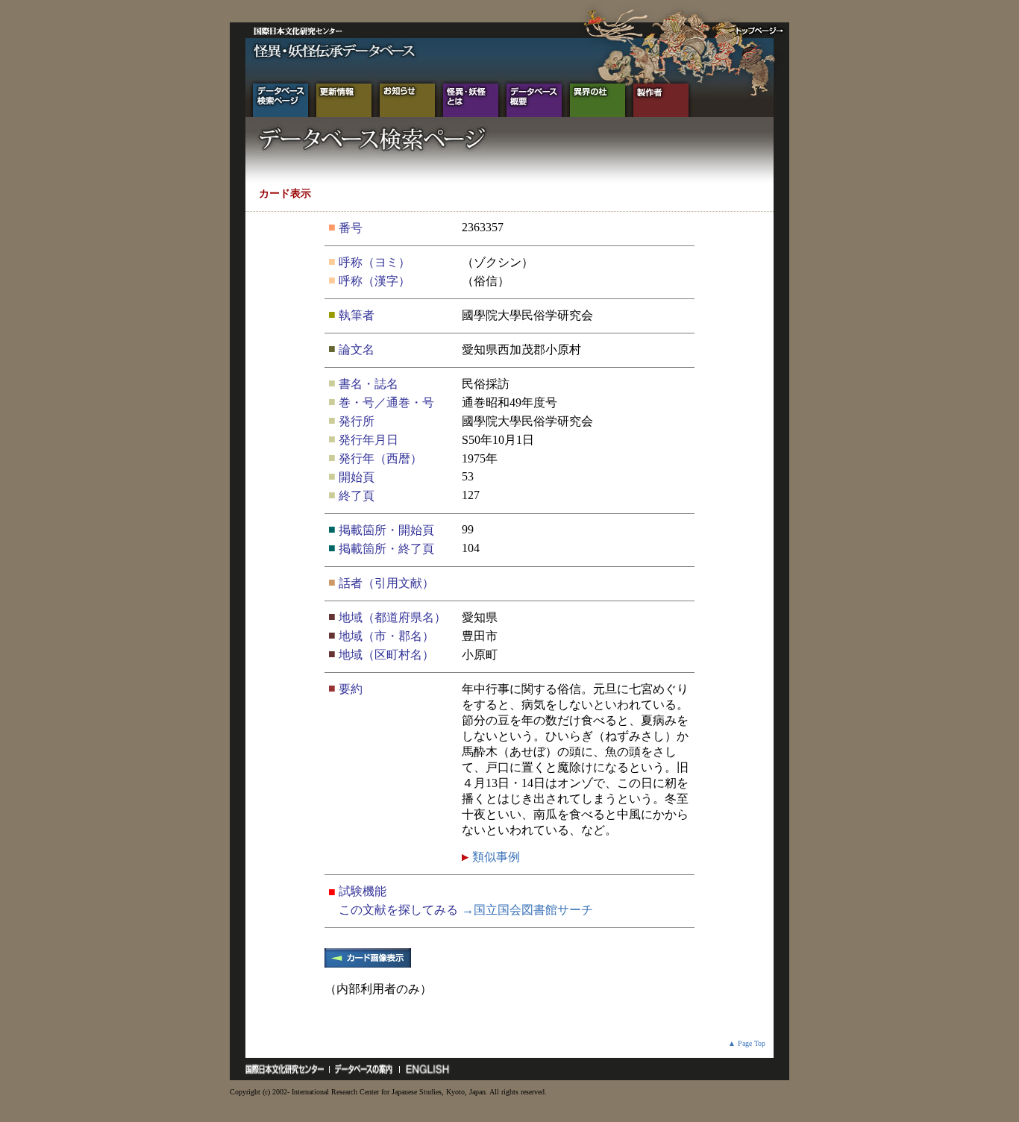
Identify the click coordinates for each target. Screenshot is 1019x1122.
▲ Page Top (746, 1043)
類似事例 (494, 856)
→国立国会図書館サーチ (527, 909)
